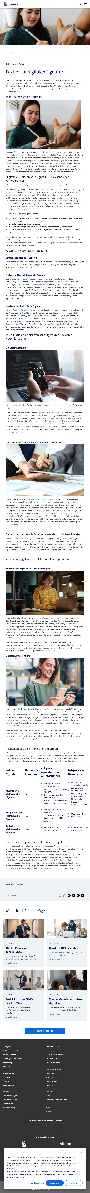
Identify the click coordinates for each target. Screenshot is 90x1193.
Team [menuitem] (48, 1096)
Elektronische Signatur (15, 884)
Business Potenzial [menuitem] (9, 1055)
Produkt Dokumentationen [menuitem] (56, 1055)
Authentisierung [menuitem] (9, 1108)
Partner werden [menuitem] (51, 1081)
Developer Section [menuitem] (52, 1059)
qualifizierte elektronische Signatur (23, 310)
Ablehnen (73, 1183)
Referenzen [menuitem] (50, 1077)
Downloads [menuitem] (7, 1081)
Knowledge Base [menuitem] (9, 1085)
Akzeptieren (54, 1183)
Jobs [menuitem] (47, 1104)
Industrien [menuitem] (6, 1067)
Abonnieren (45, 1126)
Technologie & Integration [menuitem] (12, 1059)
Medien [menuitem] (49, 1112)
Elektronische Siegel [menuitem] (10, 1100)
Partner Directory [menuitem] (52, 1073)
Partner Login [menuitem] (51, 1085)
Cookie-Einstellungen (35, 1183)
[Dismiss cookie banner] (82, 1152)
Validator (38, 321)
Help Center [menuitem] (50, 1051)
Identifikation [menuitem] (8, 1104)
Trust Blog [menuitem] (6, 1077)
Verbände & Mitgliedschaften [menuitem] (56, 1100)
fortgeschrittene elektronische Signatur (25, 279)
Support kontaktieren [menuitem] (53, 1063)
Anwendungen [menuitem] (8, 1063)
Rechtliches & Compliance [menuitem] (12, 1051)
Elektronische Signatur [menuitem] (11, 1096)
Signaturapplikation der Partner (39, 499)
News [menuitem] (48, 1108)
